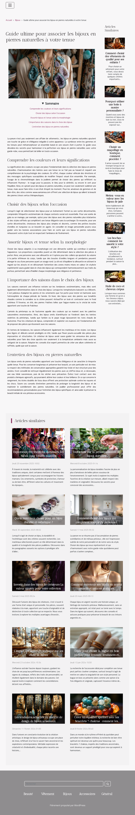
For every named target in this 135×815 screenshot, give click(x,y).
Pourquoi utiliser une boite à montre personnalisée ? (114, 106)
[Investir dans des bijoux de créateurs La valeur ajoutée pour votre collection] (38, 575)
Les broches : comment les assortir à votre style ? (115, 243)
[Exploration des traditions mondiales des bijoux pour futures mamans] (38, 443)
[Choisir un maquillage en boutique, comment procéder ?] (115, 137)
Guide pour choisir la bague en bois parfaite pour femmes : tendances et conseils (96, 654)
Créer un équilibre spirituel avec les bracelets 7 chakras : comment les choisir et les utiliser (96, 721)
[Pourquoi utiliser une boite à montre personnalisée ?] (115, 91)
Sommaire (52, 103)
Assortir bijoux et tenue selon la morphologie (50, 117)
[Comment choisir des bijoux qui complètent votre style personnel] (96, 509)
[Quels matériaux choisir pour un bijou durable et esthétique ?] (38, 509)
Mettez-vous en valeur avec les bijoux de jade (115, 198)
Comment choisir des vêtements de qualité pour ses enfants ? (115, 58)
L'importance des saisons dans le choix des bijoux (50, 122)
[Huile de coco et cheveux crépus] (115, 276)
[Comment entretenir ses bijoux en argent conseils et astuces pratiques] (96, 575)
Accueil (9, 20)
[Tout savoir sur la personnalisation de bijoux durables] (96, 443)
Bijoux (17, 20)
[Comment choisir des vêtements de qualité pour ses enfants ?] (115, 43)
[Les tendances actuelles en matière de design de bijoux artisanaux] (38, 708)
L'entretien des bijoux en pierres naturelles (50, 126)
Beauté (28, 794)
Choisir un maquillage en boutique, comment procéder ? (115, 153)
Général (107, 794)
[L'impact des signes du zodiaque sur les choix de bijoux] (38, 642)
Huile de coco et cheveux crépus (115, 288)
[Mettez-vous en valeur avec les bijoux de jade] (115, 185)
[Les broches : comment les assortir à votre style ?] (115, 228)
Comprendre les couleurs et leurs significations (50, 108)
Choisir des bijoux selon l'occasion (50, 113)
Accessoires (87, 794)
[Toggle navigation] (10, 5)
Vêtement (47, 794)
